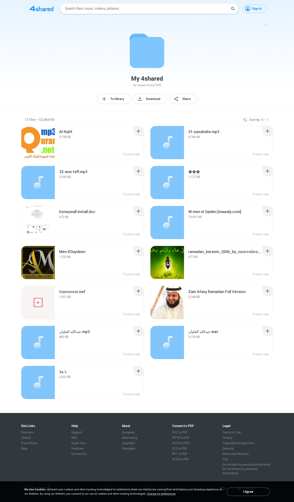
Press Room (29, 443)
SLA (225, 459)
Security (228, 448)
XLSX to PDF (180, 459)
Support (76, 432)
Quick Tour (78, 443)
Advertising (129, 437)
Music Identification (236, 454)
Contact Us (78, 454)
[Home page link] (41, 8)
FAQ (74, 437)
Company (128, 432)
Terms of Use (232, 432)
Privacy (227, 437)
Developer (129, 448)
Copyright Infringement (238, 443)
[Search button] (233, 8)
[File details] (38, 142)
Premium (27, 432)
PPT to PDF (179, 454)
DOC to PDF (180, 432)
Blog (24, 448)
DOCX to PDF (181, 443)
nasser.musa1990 (149, 85)
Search (26, 437)
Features (77, 448)
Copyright (128, 443)
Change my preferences (161, 493)
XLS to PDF (179, 448)
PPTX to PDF (180, 437)
